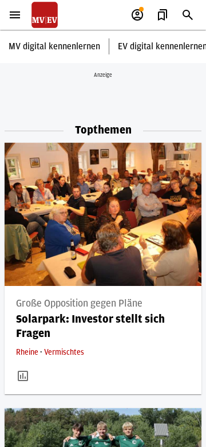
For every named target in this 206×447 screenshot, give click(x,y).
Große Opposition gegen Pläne (79, 304)
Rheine (28, 352)
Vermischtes (64, 352)
